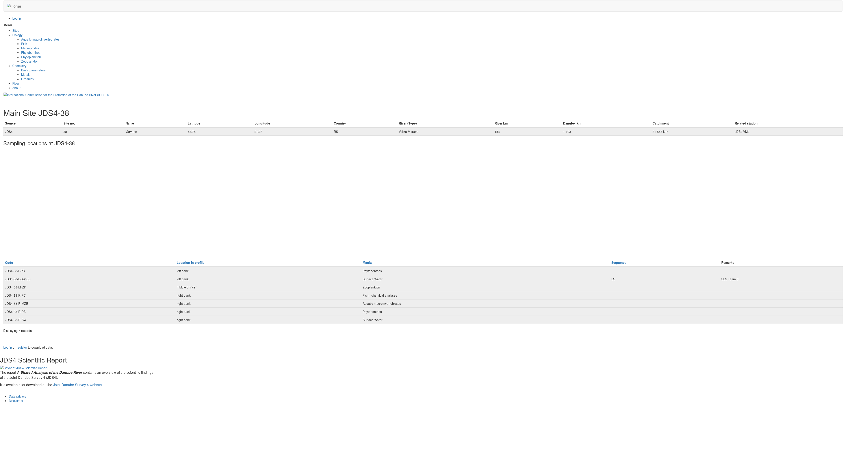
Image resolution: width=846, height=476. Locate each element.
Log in (16, 18)
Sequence (618, 262)
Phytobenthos (30, 52)
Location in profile (190, 262)
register (22, 347)
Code (9, 262)
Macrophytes (30, 48)
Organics (27, 79)
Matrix (367, 262)
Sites (15, 30)
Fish (24, 43)
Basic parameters (33, 70)
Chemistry (19, 65)
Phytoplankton (31, 57)
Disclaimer (16, 400)
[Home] (14, 5)
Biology (17, 35)
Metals (25, 74)
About (16, 88)
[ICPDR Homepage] (56, 94)
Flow (15, 83)
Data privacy (17, 396)
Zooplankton (30, 61)
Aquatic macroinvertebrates (40, 39)
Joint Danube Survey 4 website (77, 384)
